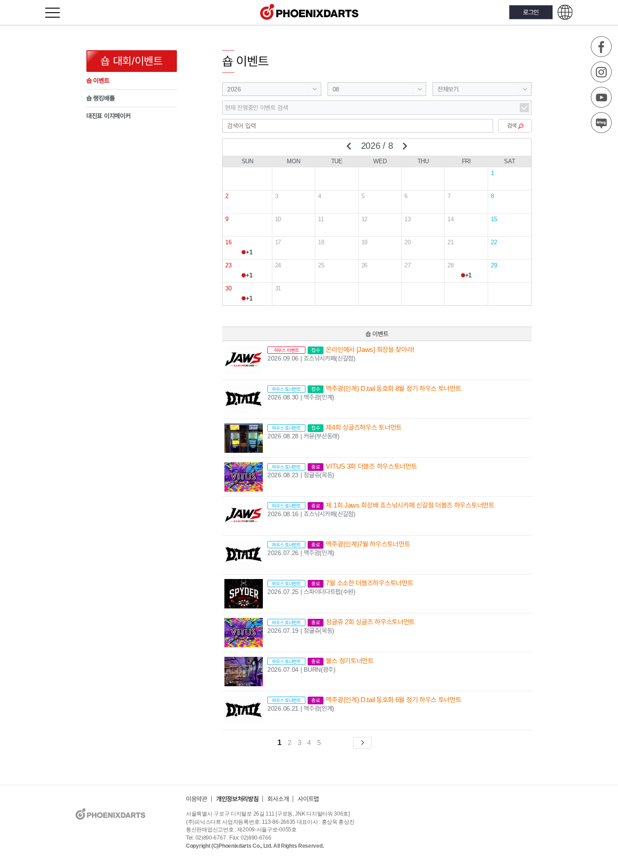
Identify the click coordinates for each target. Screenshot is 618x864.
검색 (512, 126)
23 (228, 265)
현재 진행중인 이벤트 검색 (256, 107)
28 (450, 265)
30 (228, 288)
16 (228, 242)
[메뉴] (57, 12)
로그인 (531, 12)
